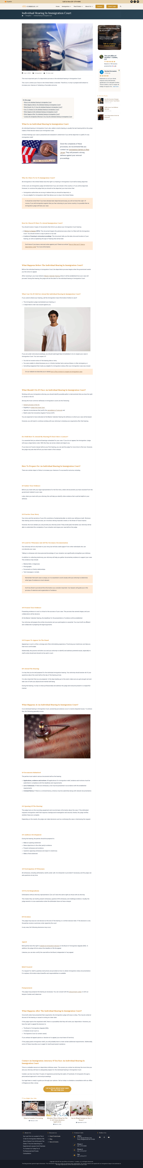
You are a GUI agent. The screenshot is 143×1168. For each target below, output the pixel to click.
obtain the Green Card (38, 407)
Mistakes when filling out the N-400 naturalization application (57, 1120)
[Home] (22, 15)
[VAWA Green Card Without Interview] (100, 109)
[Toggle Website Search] (120, 6)
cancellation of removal (54, 410)
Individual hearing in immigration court (43, 15)
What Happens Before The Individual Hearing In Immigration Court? (42, 104)
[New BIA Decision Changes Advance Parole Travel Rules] (100, 101)
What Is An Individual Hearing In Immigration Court (37, 102)
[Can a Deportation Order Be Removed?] (100, 117)
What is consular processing (33, 1118)
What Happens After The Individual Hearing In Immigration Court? (42, 114)
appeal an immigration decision (50, 946)
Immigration (38, 73)
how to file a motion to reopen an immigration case (66, 371)
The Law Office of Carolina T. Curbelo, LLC (111, 57)
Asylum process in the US (31, 405)
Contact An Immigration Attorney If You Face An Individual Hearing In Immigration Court (48, 116)
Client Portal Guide (55, 1136)
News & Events (54, 1142)
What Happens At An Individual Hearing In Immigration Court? (41, 112)
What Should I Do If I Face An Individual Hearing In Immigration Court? (43, 107)
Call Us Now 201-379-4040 (71, 1)
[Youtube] (138, 1)
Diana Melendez (110, 71)
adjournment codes (75, 992)
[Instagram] (135, 1)
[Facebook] (131, 1)
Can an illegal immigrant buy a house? (81, 1119)
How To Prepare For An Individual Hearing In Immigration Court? (41, 109)
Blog (51, 1139)
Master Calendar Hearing (52, 276)
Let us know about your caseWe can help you (57, 1089)
